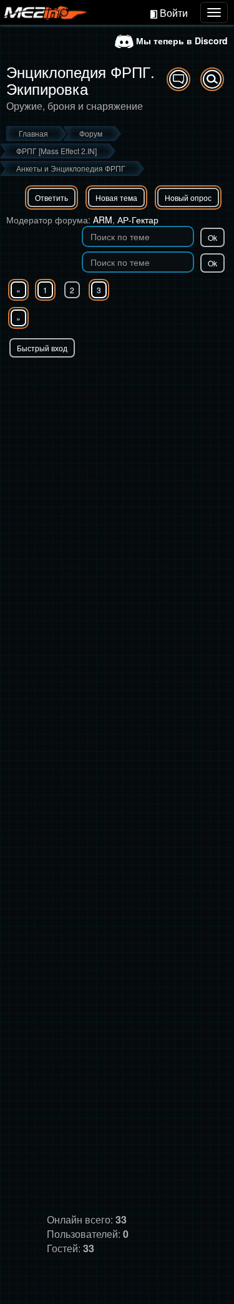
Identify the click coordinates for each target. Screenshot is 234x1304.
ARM (102, 219)
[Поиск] (212, 79)
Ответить (51, 197)
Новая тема (116, 197)
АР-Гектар (137, 219)
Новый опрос (188, 197)
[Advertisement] (117, 481)
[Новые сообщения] (178, 79)
